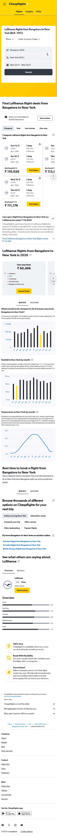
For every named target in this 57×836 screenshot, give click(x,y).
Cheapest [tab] (8, 128)
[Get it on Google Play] (8, 813)
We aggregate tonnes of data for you (20, 708)
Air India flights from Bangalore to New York (21, 545)
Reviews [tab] (20, 570)
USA (29, 724)
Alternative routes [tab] (38, 516)
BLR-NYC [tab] (22, 302)
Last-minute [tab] (30, 128)
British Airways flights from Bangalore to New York (24, 549)
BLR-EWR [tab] (34, 302)
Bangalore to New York (20, 726)
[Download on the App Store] (24, 813)
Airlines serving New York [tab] (15, 516)
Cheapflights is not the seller (16, 704)
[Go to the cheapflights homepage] (19, 4)
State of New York (40, 724)
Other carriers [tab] (30, 522)
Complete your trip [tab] (12, 522)
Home (10, 724)
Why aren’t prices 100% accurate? (19, 713)
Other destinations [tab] (12, 528)
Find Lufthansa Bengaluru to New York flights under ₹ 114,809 (25, 239)
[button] (4, 4)
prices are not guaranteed (12, 696)
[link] (24, 291)
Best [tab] (18, 128)
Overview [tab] (9, 570)
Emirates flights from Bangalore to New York (22, 541)
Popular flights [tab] (30, 528)
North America (20, 724)
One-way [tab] (43, 128)
